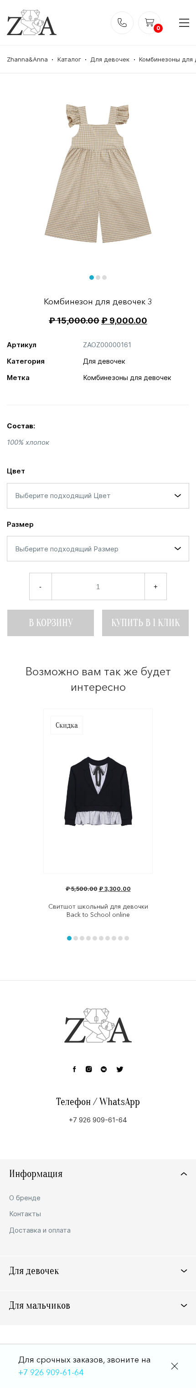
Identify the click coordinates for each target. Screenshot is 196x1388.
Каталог (69, 59)
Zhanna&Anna (27, 59)
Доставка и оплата (40, 1230)
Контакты (25, 1213)
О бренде (25, 1197)
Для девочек (109, 59)
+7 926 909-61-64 (50, 1372)
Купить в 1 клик (145, 623)
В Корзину (51, 623)
